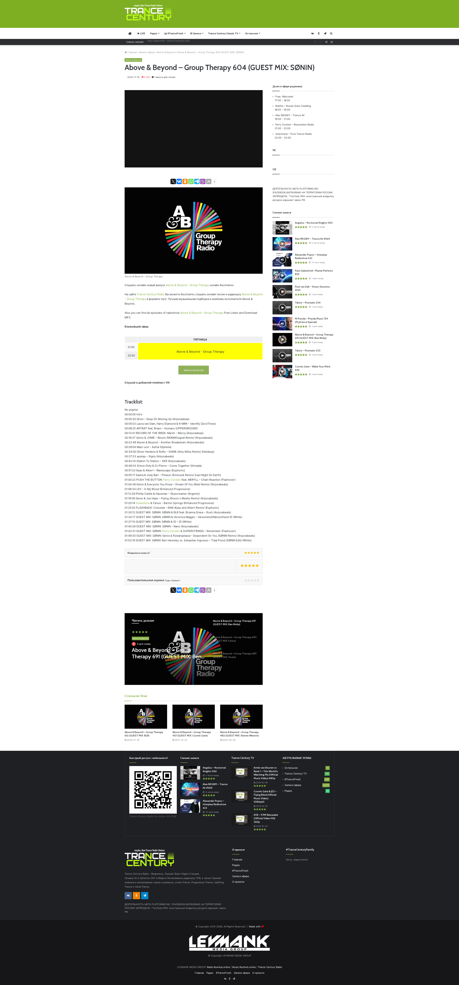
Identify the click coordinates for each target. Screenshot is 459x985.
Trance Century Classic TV (223, 33)
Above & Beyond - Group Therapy (200, 351)
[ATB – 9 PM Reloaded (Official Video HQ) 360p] (241, 820)
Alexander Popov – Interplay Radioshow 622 (311, 256)
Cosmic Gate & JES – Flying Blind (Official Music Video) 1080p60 (265, 797)
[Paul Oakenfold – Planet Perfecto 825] (282, 276)
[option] (194, 649)
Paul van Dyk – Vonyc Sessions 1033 (168, 41)
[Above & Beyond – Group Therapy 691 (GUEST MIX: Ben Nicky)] (282, 339)
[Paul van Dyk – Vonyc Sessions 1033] (282, 291)
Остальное (251, 33)
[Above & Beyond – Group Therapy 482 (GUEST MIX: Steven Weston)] (241, 717)
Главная (132, 52)
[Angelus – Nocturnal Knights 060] (282, 228)
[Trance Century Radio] (148, 12)
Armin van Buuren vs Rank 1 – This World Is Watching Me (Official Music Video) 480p (266, 773)
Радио (153, 33)
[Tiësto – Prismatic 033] (282, 355)
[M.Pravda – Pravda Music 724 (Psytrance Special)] (282, 323)
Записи (196, 33)
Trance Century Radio (150, 294)
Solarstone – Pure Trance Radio (293, 133)
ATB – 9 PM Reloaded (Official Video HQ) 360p (266, 818)
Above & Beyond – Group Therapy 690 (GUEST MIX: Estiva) (162, 653)
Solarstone (143, 503)
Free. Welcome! (284, 96)
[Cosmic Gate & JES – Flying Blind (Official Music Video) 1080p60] (241, 796)
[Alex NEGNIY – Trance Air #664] (282, 244)
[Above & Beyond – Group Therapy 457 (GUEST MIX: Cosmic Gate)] (193, 717)
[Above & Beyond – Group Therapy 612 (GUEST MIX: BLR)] (146, 717)
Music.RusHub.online (244, 967)
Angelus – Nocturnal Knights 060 (314, 222)
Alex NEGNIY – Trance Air (290, 115)
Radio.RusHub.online (218, 967)
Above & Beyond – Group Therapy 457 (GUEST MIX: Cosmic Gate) (191, 733)
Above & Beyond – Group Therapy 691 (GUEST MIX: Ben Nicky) (314, 336)
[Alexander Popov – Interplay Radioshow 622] (282, 260)
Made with (255, 926)
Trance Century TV (296, 773)
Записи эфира (147, 52)
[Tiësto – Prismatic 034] (282, 307)
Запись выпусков (194, 370)
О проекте (238, 881)
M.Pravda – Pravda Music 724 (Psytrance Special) (311, 320)
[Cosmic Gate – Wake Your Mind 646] (282, 371)
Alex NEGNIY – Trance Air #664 (312, 238)
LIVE (142, 33)
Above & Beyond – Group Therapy (187, 285)
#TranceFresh (175, 33)
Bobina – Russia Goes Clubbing (293, 105)
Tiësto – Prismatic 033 (307, 350)
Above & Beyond (166, 52)
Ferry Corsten (172, 479)
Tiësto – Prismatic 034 (308, 302)
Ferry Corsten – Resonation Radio (294, 124)
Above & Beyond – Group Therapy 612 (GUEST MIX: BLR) (144, 733)
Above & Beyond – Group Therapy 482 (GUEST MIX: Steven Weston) (239, 733)
